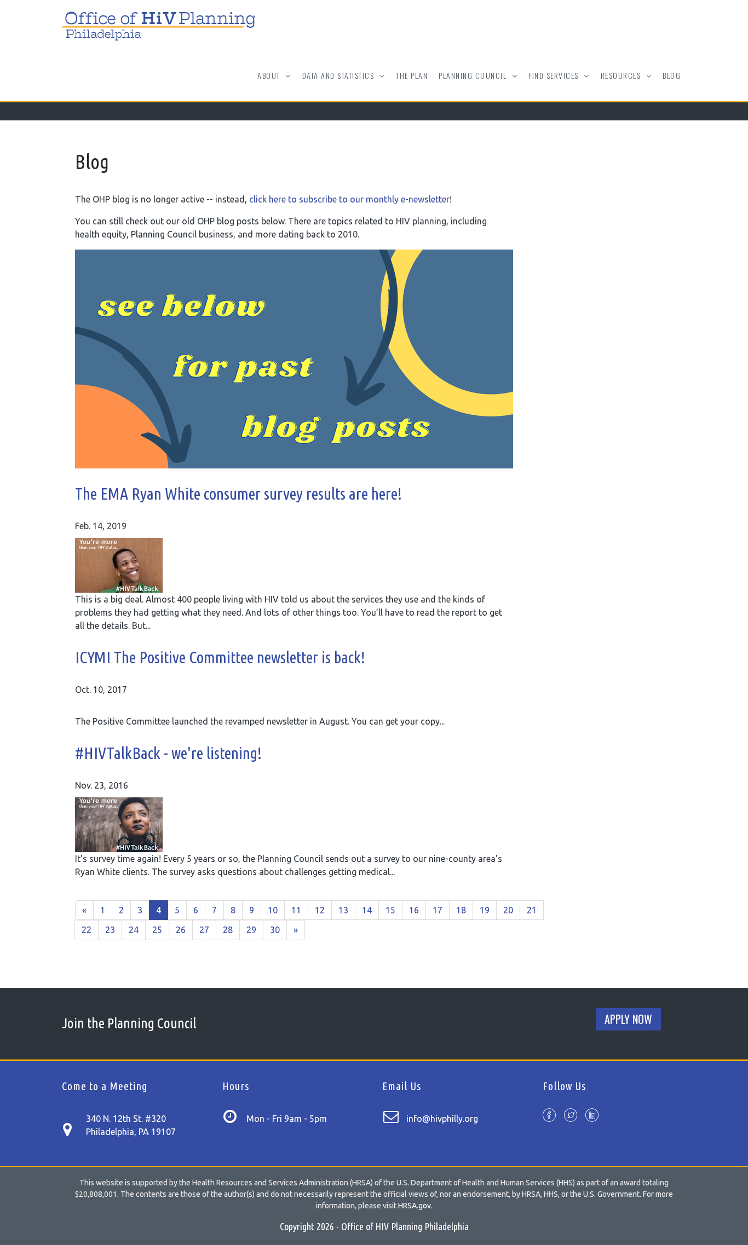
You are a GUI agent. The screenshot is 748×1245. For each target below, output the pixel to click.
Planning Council (474, 83)
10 (273, 910)
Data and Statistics (339, 83)
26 (181, 930)
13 (343, 910)
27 (204, 930)
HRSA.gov (414, 1205)
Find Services (554, 83)
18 (461, 910)
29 (251, 930)
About (270, 83)
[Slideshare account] (592, 1116)
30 (275, 930)
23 (110, 930)
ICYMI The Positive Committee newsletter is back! (220, 657)
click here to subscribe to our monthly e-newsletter (349, 199)
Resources (622, 83)
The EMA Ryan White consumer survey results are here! (238, 493)
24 (134, 930)
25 (157, 930)
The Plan (412, 75)
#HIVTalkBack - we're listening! (168, 753)
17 (437, 910)
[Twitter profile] (570, 1116)
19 (485, 910)
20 (508, 910)
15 (390, 910)
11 (296, 910)
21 (532, 910)
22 (86, 930)
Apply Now (628, 1019)
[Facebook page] (549, 1116)
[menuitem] (411, 75)
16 (414, 910)
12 (320, 910)
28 (228, 930)
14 (367, 910)
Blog (672, 75)
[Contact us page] (73, 1128)
